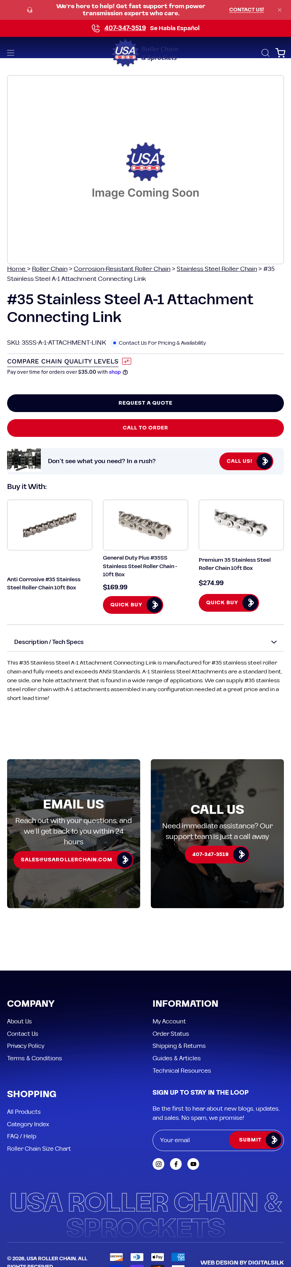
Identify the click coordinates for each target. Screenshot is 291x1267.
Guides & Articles (177, 1058)
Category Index (28, 1124)
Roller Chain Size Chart (39, 1149)
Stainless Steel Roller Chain (217, 269)
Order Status (171, 1033)
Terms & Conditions (34, 1058)
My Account (169, 1021)
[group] (145, 10)
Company (31, 1004)
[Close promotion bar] (279, 10)
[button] (265, 53)
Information (185, 1004)
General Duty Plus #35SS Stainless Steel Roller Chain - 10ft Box (140, 566)
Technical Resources (182, 1070)
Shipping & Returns (179, 1046)
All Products (24, 1112)
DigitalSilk (266, 1263)
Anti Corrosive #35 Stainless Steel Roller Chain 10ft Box (44, 583)
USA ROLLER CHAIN (51, 1258)
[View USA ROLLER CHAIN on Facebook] (176, 1164)
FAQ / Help (21, 1136)
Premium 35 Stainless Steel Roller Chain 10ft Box (235, 564)
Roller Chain (49, 269)
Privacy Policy (25, 1046)
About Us (19, 1021)
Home (17, 269)
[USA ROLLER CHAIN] (145, 53)
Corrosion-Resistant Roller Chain (122, 269)
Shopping (31, 1094)
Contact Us (22, 1033)
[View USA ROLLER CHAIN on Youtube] (193, 1164)
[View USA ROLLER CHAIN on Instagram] (158, 1164)
